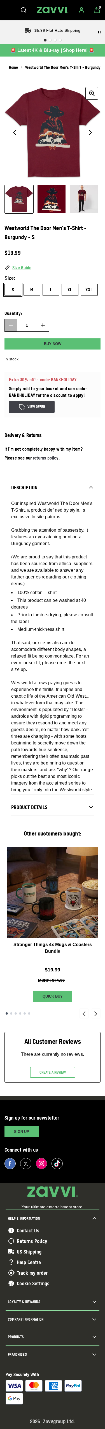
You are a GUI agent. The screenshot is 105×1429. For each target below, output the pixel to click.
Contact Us (28, 1230)
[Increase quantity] (43, 325)
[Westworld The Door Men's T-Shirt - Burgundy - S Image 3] (84, 199)
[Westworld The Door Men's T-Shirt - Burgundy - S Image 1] (19, 199)
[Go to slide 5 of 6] (25, 1013)
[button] (52, 268)
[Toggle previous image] (14, 132)
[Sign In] (81, 10)
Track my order (32, 1273)
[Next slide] (96, 1013)
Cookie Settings (33, 1283)
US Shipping (29, 1252)
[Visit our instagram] (41, 1163)
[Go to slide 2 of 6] (11, 1013)
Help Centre (29, 1262)
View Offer (36, 406)
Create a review (52, 1072)
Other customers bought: (52, 833)
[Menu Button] (7, 10)
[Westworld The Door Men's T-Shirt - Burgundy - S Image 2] (51, 199)
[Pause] (99, 32)
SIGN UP (21, 1132)
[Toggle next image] (90, 132)
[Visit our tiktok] (57, 1163)
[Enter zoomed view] (91, 93)
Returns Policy (32, 1241)
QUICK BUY (53, 996)
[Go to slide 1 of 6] (7, 1013)
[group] (52, 132)
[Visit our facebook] (10, 1163)
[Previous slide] (84, 1013)
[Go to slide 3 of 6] (16, 1013)
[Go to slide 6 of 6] (29, 1013)
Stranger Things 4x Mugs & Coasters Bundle (52, 948)
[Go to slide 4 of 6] (20, 1013)
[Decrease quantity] (11, 325)
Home (13, 67)
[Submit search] (23, 10)
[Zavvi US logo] (52, 10)
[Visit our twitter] (25, 1163)
